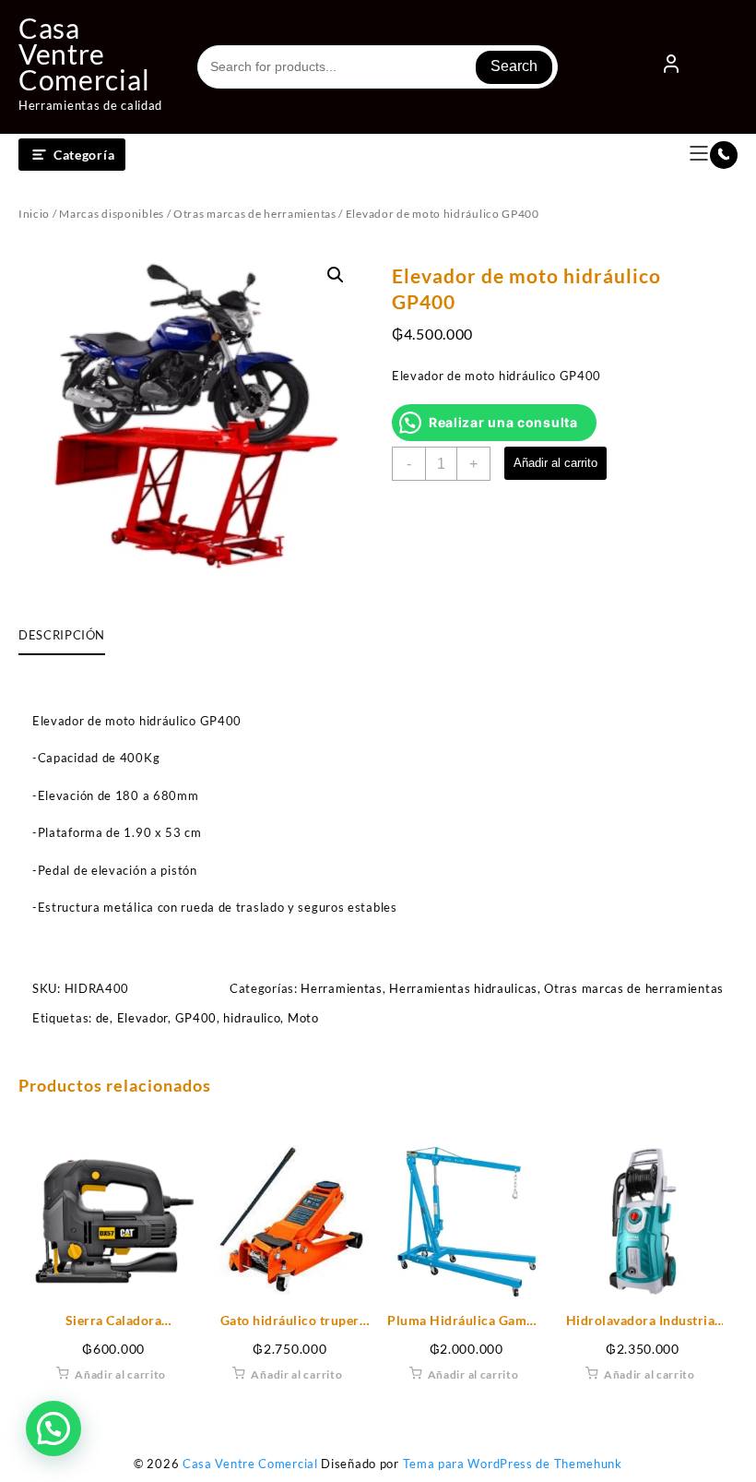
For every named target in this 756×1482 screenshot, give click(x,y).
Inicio (34, 214)
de (103, 1017)
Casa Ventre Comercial (83, 53)
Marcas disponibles (111, 214)
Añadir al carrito (555, 463)
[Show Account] (671, 67)
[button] (335, 275)
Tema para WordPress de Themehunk (512, 1463)
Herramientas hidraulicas (463, 988)
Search (513, 66)
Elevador (143, 1017)
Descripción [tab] (61, 634)
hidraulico (251, 1017)
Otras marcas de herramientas (255, 214)
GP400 (196, 1017)
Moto (303, 1017)
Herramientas (341, 988)
